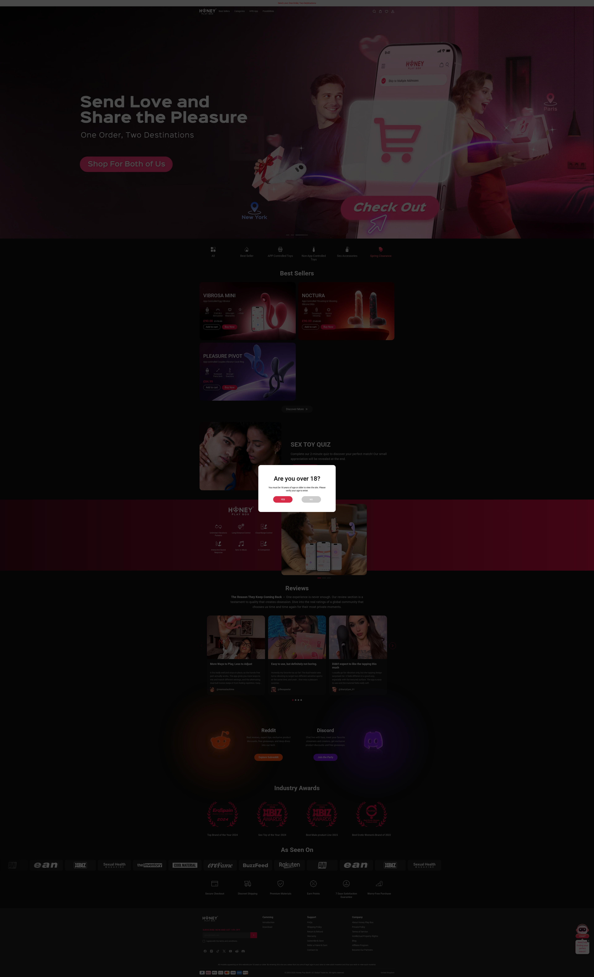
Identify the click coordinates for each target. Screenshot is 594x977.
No (311, 499)
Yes (283, 499)
